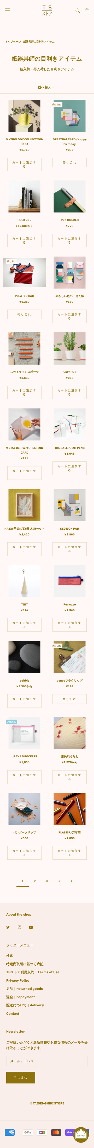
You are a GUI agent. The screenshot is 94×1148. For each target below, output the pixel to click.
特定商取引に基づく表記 (25, 964)
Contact (12, 1014)
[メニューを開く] (7, 10)
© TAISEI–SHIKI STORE (47, 1103)
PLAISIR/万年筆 (69, 832)
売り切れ (70, 162)
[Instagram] (19, 926)
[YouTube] (31, 926)
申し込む (21, 1077)
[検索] (77, 10)
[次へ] (72, 881)
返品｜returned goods (24, 989)
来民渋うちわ (69, 756)
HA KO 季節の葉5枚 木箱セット (24, 528)
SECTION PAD (69, 528)
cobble (24, 680)
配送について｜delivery (25, 1005)
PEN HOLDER (70, 220)
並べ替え (45, 87)
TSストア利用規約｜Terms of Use (33, 972)
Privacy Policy (18, 980)
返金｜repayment (20, 997)
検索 (9, 956)
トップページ (13, 41)
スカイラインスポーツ (24, 372)
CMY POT (69, 372)
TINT (24, 604)
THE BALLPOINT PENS (70, 448)
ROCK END (24, 220)
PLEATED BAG (24, 296)
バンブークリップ (24, 832)
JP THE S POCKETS (24, 756)
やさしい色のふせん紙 (69, 296)
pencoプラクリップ (70, 680)
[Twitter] (8, 926)
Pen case (69, 604)
